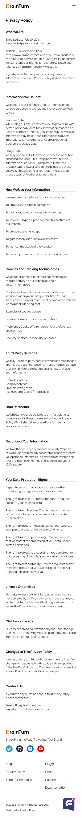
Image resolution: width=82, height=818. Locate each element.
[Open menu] (74, 6)
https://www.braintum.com (34, 709)
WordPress (29, 810)
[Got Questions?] (68, 804)
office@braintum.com (26, 705)
